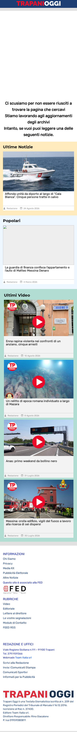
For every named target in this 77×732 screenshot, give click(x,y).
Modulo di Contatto (14, 622)
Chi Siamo (9, 559)
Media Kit (8, 568)
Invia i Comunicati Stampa (19, 667)
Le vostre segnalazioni (17, 618)
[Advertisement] (38, 53)
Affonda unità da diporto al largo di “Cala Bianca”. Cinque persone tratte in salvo (33, 195)
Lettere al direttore (14, 613)
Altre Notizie (10, 577)
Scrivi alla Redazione (16, 663)
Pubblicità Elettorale (15, 573)
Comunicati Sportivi (15, 672)
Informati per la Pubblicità (19, 677)
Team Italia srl (23, 657)
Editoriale (9, 608)
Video (6, 604)
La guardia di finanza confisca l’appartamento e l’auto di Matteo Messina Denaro (37, 269)
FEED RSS (9, 627)
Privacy (8, 563)
